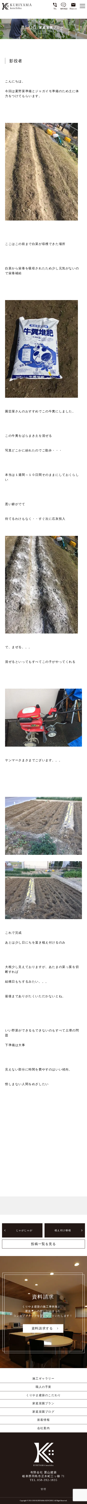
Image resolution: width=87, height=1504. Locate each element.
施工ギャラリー (43, 1378)
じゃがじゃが (24, 1230)
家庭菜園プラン (43, 1403)
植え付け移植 (63, 1230)
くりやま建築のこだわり (43, 1395)
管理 (43, 1489)
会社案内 (43, 1428)
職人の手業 (43, 1386)
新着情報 (43, 1419)
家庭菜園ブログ (43, 1411)
